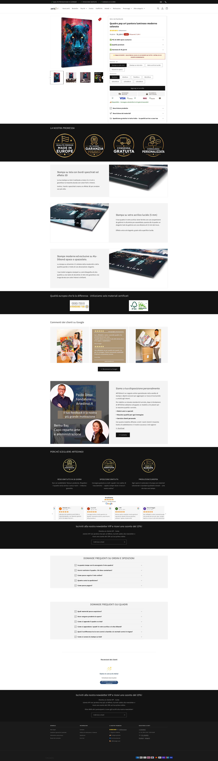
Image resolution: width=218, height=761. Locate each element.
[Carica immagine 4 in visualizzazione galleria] (99, 77)
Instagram (147, 738)
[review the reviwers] (55, 509)
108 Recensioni (123, 729)
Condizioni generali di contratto (58, 732)
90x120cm (148, 77)
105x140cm (115, 81)
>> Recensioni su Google (109, 369)
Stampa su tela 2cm (118, 65)
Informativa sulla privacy (56, 735)
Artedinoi (51, 758)
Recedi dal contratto (55, 738)
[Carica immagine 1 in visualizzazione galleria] (56, 77)
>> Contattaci (142, 729)
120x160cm (127, 81)
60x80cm (125, 77)
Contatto (82, 729)
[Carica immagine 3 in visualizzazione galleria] (85, 77)
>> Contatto (123, 435)
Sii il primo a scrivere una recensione (109, 682)
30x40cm (115, 77)
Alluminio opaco (117, 69)
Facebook (141, 738)
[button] (83, 8)
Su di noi (82, 738)
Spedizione (82, 735)
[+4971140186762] (165, 2)
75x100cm (136, 77)
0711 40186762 (144, 735)
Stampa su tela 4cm (136, 65)
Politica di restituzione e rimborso (88, 732)
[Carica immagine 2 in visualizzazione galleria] (71, 77)
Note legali (53, 729)
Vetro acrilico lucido (154, 65)
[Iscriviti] (124, 542)
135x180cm (139, 81)
